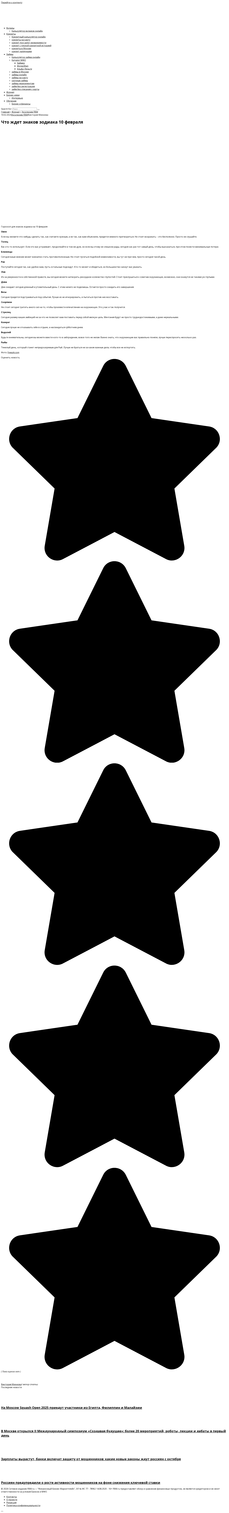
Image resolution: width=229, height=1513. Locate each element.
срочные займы (20, 80)
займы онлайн (19, 74)
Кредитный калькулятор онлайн (29, 36)
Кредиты (11, 33)
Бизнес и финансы (21, 103)
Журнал (10, 92)
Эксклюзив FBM (19, 114)
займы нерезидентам (23, 83)
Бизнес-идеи (12, 95)
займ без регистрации (23, 86)
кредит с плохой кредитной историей (31, 45)
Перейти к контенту (11, 2)
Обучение (11, 100)
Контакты (11, 1496)
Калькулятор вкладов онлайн (27, 31)
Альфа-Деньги (24, 68)
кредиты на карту (21, 39)
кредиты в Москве (21, 48)
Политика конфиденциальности (23, 1505)
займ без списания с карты (25, 89)
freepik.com (13, 352)
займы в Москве (20, 71)
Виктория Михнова (11, 1384)
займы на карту (20, 77)
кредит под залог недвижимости (29, 42)
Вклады (10, 28)
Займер (21, 63)
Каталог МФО (19, 60)
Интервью (17, 98)
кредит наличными (22, 51)
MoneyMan (22, 66)
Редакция (11, 1502)
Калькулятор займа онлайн (26, 57)
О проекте (11, 1499)
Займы (9, 54)
